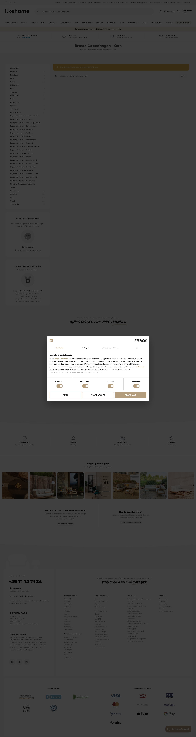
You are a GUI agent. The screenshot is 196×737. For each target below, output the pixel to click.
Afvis (65, 395)
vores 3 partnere (61, 359)
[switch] (85, 386)
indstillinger (140, 367)
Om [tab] (136, 348)
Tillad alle (130, 395)
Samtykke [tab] (60, 348)
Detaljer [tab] (85, 348)
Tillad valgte (98, 395)
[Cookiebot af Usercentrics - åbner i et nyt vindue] (137, 340)
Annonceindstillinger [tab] (110, 348)
